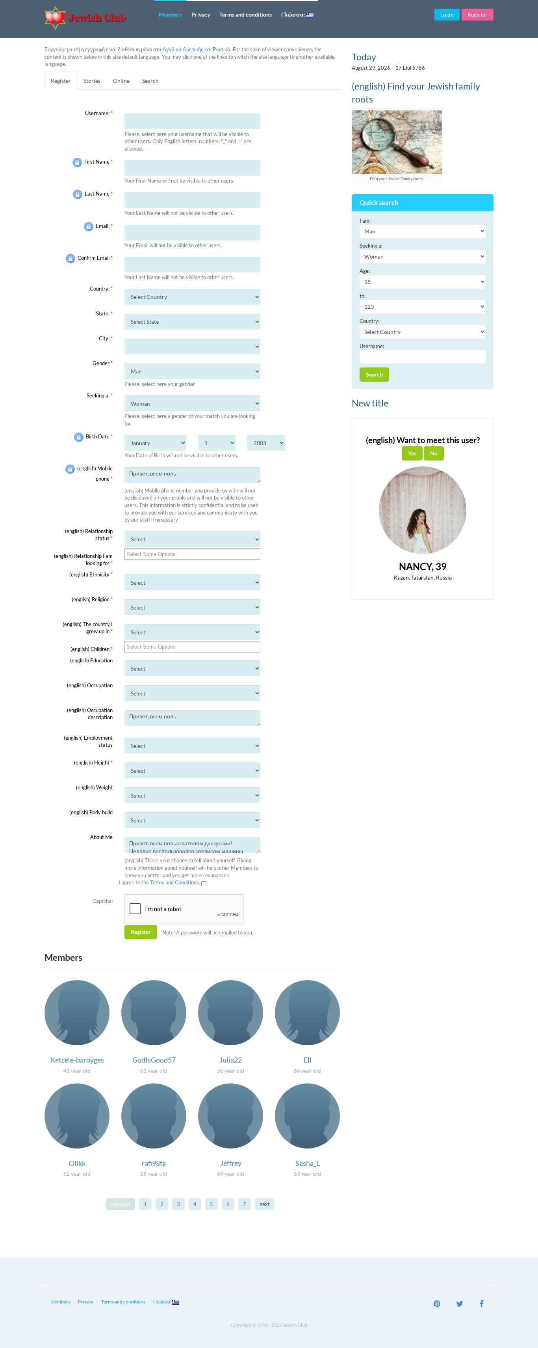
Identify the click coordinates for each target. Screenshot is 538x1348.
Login (447, 14)
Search (150, 80)
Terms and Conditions (174, 882)
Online (121, 80)
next (265, 1204)
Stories (91, 80)
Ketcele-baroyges (77, 1059)
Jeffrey (230, 1163)
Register (478, 14)
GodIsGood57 (154, 1059)
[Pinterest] (437, 1304)
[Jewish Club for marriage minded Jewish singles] (96, 18)
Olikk (77, 1163)
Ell (308, 1059)
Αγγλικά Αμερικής (183, 49)
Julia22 (230, 1059)
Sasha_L (307, 1163)
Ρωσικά (221, 49)
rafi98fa (154, 1163)
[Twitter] (460, 1304)
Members (170, 14)
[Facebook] (481, 1304)
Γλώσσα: (293, 14)
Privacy (200, 14)
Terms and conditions (245, 14)
